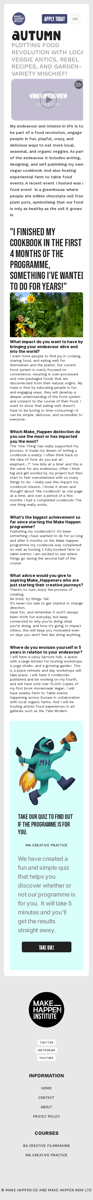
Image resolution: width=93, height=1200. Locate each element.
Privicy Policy (46, 1116)
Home (46, 1088)
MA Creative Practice (47, 1155)
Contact (46, 1097)
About (47, 1107)
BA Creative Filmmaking (46, 1145)
